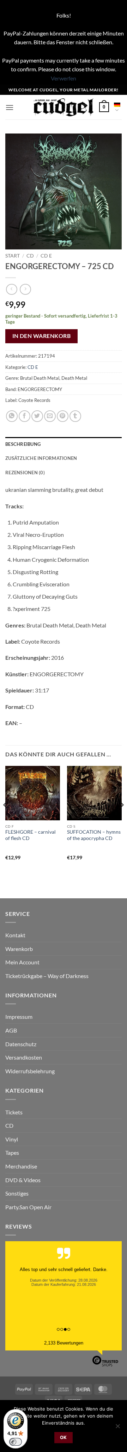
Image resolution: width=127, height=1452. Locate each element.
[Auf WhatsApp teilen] (12, 416)
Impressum (18, 1016)
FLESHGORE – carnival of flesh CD (30, 835)
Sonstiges (17, 1193)
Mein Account (22, 962)
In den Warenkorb (41, 336)
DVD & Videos (23, 1180)
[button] (9, 107)
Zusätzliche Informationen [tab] (41, 458)
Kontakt (15, 935)
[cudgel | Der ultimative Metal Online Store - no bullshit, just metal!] (64, 107)
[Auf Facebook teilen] (24, 416)
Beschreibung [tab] (23, 444)
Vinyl (11, 1139)
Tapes (12, 1152)
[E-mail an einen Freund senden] (50, 416)
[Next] (121, 819)
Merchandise (21, 1166)
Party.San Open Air (28, 1207)
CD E (46, 256)
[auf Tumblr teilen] (75, 416)
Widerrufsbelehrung (30, 1071)
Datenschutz (20, 1044)
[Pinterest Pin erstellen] (62, 416)
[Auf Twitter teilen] (37, 416)
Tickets (14, 1112)
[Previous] (5, 819)
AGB (11, 1030)
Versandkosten (23, 1057)
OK (63, 1437)
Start (12, 256)
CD (30, 256)
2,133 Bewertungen (63, 1343)
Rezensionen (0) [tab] (25, 472)
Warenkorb (19, 948)
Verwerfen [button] (63, 78)
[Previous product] (25, 289)
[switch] (15, 1442)
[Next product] (11, 289)
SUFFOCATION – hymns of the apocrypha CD (94, 835)
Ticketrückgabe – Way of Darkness (47, 975)
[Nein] (117, 1428)
